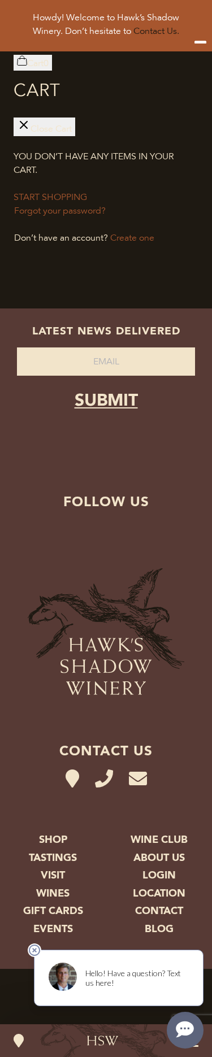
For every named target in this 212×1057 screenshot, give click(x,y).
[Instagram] (89, 530)
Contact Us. (156, 31)
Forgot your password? (60, 210)
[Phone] (104, 779)
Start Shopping (50, 197)
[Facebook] (123, 530)
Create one (132, 237)
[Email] (138, 779)
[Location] (18, 1040)
